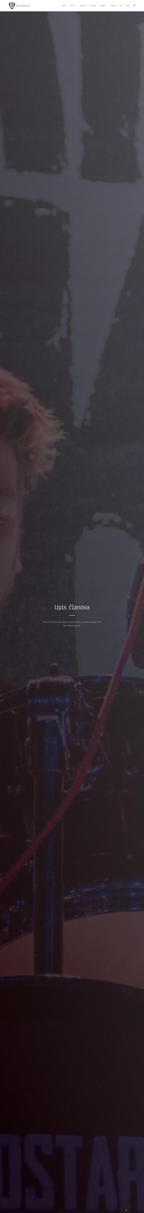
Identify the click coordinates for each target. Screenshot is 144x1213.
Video (128, 6)
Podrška (102, 6)
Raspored (93, 6)
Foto (120, 6)
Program (82, 6)
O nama (72, 6)
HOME (63, 6)
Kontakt (113, 6)
